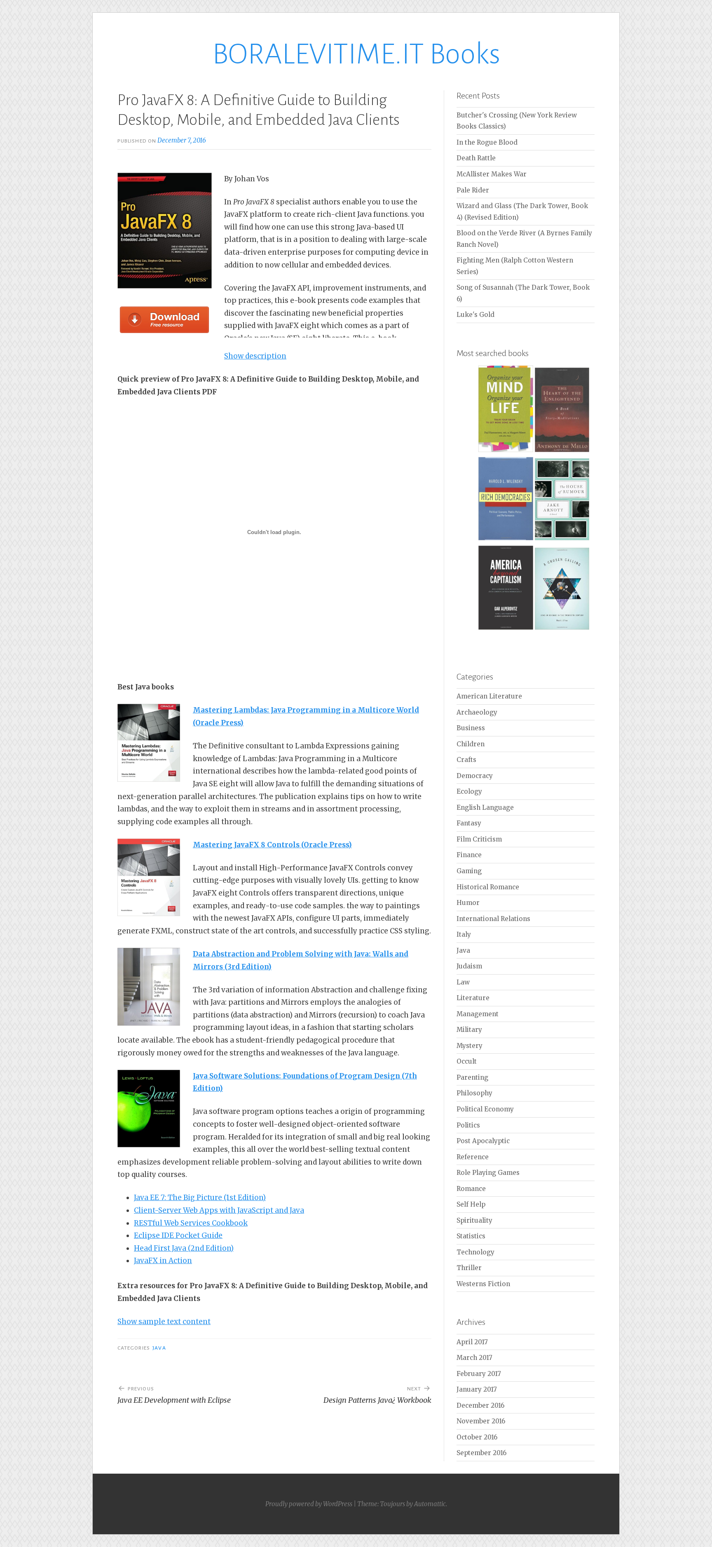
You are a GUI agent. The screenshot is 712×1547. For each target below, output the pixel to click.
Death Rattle (476, 158)
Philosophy (474, 1093)
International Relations (493, 919)
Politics (468, 1125)
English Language (485, 807)
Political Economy (485, 1109)
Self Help (471, 1204)
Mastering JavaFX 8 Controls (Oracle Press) (272, 844)
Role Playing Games (488, 1173)
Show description (255, 356)
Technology (475, 1252)
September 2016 (481, 1453)
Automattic (430, 1504)
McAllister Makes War (492, 174)
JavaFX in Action (163, 1260)
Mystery (469, 1046)
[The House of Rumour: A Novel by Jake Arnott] (562, 539)
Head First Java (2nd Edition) (184, 1248)
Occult (467, 1061)
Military (469, 1030)
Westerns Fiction (483, 1284)
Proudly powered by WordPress (308, 1504)
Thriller (469, 1268)
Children (471, 744)
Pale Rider (473, 190)
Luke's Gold (475, 315)
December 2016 (480, 1405)
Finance (469, 855)
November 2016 (481, 1421)
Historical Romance (488, 887)
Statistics (471, 1236)
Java (159, 1348)
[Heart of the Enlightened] (562, 451)
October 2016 (477, 1437)
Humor (468, 903)
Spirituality (474, 1220)
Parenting (472, 1077)
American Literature (489, 696)
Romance (471, 1189)
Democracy (475, 776)
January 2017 (477, 1389)
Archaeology (477, 712)
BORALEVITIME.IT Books (356, 54)
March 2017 (474, 1358)
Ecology (469, 791)
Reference (473, 1157)
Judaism (469, 966)
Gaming (469, 871)
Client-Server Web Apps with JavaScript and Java (219, 1210)
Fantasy (469, 823)
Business (471, 728)
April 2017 (472, 1342)
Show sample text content (164, 1321)
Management (478, 1014)
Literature (473, 998)
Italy (464, 934)
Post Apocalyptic (483, 1141)
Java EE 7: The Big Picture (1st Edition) (200, 1197)
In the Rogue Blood (487, 142)
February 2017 (479, 1374)
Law (463, 982)
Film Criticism (479, 839)
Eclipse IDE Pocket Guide (178, 1235)
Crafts (466, 760)
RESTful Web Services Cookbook (191, 1223)
